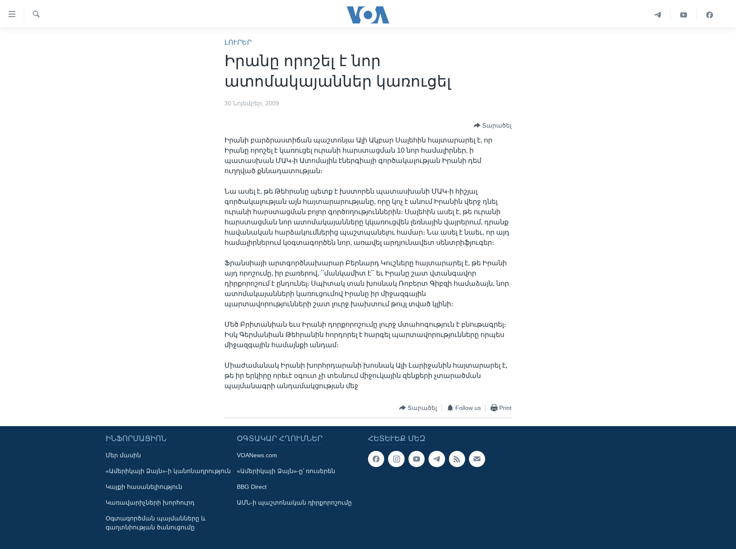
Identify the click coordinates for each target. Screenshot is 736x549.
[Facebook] (709, 15)
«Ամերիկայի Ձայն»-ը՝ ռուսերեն (286, 471)
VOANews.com (257, 455)
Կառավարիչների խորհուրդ (150, 502)
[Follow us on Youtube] (416, 459)
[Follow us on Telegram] (436, 459)
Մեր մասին (123, 455)
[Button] (493, 125)
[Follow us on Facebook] (376, 459)
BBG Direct (252, 486)
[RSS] (457, 459)
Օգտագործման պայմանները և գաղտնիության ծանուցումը (156, 523)
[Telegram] (658, 15)
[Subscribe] (477, 459)
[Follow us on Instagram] (396, 459)
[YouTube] (684, 15)
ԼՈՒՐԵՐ (238, 42)
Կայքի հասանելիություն (144, 486)
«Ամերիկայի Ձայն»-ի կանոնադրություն (168, 471)
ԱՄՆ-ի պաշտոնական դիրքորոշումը (294, 502)
